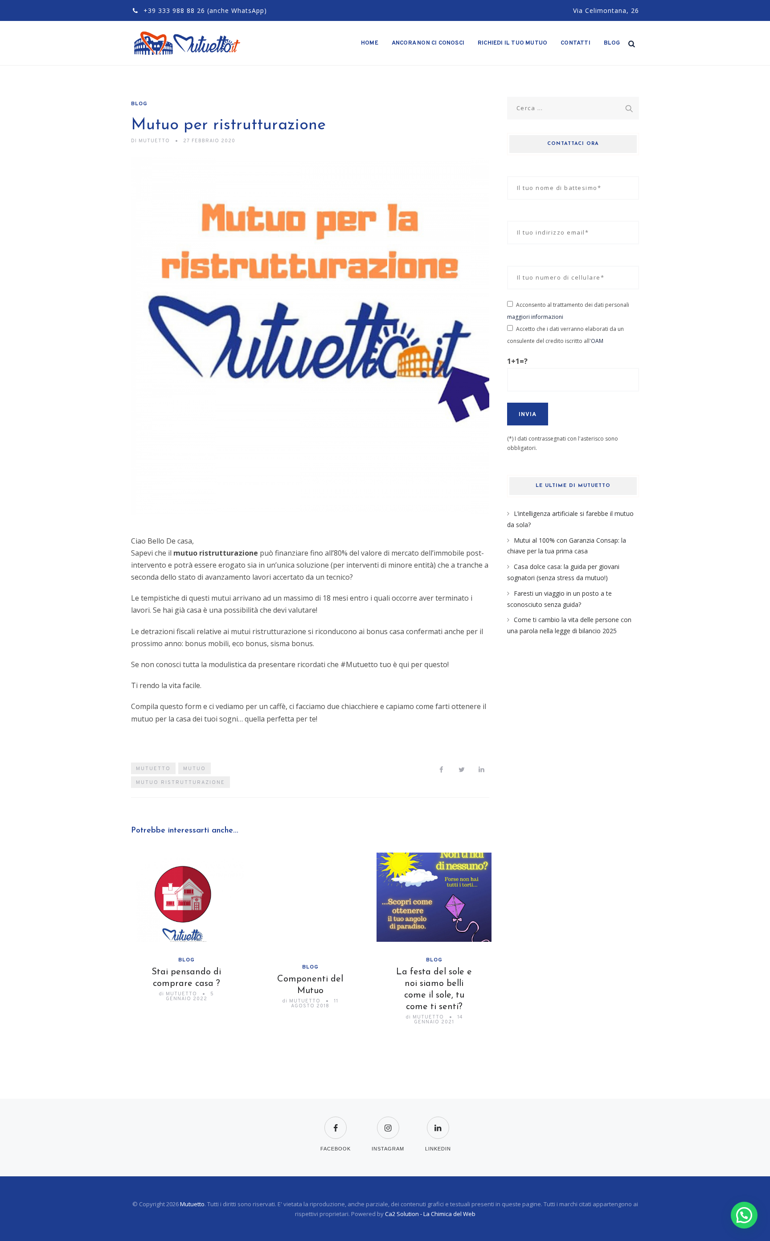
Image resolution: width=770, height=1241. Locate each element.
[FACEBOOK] (335, 1122)
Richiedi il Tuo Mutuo (512, 43)
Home (369, 43)
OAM (597, 341)
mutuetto (153, 769)
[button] (744, 1215)
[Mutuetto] (187, 43)
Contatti (575, 43)
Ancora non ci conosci (428, 43)
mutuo (194, 769)
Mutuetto (192, 1204)
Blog (612, 43)
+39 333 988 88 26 (174, 10)
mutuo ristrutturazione (180, 782)
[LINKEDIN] (438, 1122)
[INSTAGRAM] (388, 1122)
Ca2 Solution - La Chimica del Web (430, 1214)
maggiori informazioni (535, 317)
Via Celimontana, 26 (606, 10)
